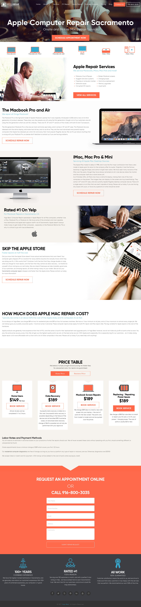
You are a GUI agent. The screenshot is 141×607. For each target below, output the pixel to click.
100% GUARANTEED (118, 575)
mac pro (130, 54)
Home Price (60, 373)
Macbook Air (58, 54)
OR (70, 486)
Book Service (17, 406)
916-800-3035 (75, 492)
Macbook (11, 54)
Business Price (79, 373)
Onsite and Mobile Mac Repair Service (70, 29)
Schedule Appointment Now (70, 38)
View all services (86, 95)
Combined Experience (23, 575)
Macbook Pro (35, 54)
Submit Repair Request (70, 544)
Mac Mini (106, 54)
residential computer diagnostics (16, 451)
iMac (82, 54)
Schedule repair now (17, 140)
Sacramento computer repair (12, 271)
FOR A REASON (70, 575)
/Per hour (22, 401)
